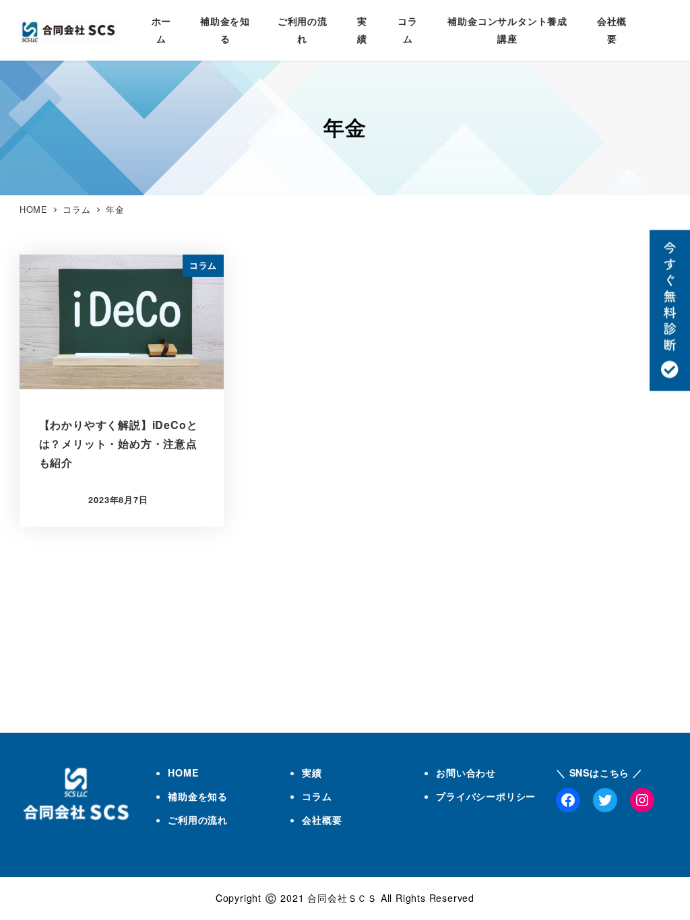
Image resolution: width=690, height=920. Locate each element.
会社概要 (322, 819)
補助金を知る (198, 796)
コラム (317, 796)
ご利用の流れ (198, 819)
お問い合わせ (466, 772)
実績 (312, 772)
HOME (183, 772)
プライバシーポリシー (486, 796)
